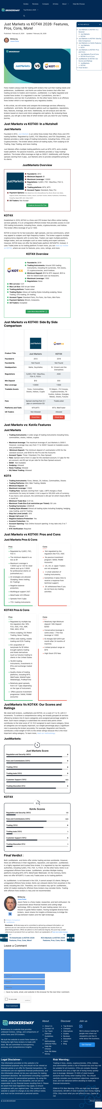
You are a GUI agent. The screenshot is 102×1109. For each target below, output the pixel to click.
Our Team (49, 1031)
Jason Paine (14, 41)
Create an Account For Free (37, 205)
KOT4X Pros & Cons (88, 56)
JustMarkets (10, 922)
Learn (65, 1041)
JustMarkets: (85, 63)
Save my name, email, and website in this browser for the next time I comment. (38, 992)
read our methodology (46, 733)
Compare (45, 4)
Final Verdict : (83, 68)
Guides (25, 4)
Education (67, 1039)
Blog (65, 1044)
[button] (24, 16)
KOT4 (82, 47)
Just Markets (23, 134)
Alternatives (68, 1031)
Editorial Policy (50, 1044)
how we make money (60, 932)
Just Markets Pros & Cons (90, 54)
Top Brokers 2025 (29, 10)
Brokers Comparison (13, 920)
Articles (55, 4)
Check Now (36, 417)
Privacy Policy (95, 1101)
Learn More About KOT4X (36, 311)
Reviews (35, 4)
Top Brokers (68, 1026)
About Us (48, 1026)
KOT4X (83, 36)
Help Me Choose (79, 4)
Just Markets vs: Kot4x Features (90, 43)
